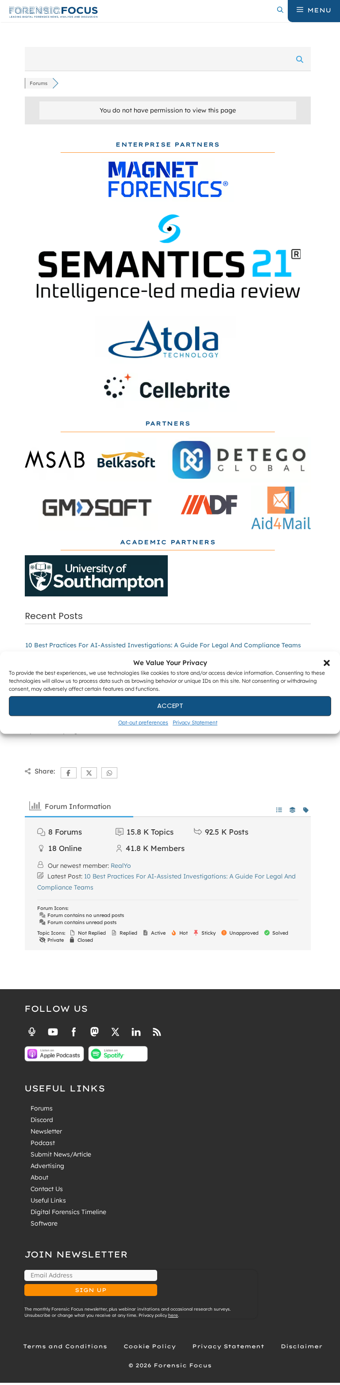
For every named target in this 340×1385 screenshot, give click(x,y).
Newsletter (46, 1131)
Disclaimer (301, 1346)
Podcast (43, 1143)
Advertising (47, 1166)
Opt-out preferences (143, 722)
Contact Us (47, 1189)
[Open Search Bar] (280, 10)
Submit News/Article (61, 1154)
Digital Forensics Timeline (68, 1212)
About (39, 1177)
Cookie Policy (150, 1346)
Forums (42, 1108)
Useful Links (48, 1200)
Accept (170, 705)
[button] (326, 663)
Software (44, 1223)
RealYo (121, 866)
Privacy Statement (195, 722)
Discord (42, 1120)
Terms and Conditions (65, 1346)
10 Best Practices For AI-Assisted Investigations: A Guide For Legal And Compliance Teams (163, 645)
